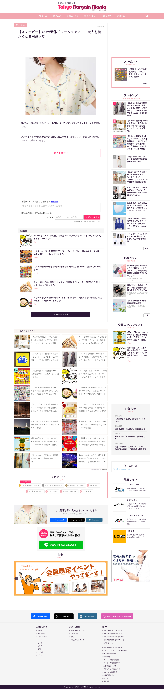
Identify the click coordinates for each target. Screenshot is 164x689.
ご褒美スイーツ (35, 491)
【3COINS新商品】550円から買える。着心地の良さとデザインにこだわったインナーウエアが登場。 (45, 340)
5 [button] (66, 598)
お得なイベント (69, 491)
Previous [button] (16, 578)
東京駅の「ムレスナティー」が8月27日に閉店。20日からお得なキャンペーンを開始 (92, 424)
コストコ (86, 491)
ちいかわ (52, 491)
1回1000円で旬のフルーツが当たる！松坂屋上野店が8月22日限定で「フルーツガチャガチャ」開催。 (45, 441)
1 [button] (51, 598)
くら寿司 (93, 485)
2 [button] (55, 598)
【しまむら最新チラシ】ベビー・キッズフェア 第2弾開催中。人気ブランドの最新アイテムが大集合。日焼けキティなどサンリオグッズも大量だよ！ (44, 394)
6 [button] (70, 598)
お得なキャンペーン (29, 484)
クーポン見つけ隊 (75, 485)
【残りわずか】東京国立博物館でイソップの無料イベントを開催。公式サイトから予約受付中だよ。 (44, 407)
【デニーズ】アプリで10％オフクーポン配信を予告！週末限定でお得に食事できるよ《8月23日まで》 (93, 407)
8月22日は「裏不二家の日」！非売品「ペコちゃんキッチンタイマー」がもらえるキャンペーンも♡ (93, 374)
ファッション (20, 25)
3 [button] (59, 598)
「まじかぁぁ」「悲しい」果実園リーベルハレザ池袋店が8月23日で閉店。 (45, 458)
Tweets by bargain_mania (122, 469)
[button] (17, 16)
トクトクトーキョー (52, 485)
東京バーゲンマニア (82, 6)
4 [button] (62, 598)
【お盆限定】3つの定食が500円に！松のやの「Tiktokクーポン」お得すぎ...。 (45, 374)
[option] (61, 578)
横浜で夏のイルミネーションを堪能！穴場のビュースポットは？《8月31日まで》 (45, 424)
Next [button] (105, 578)
